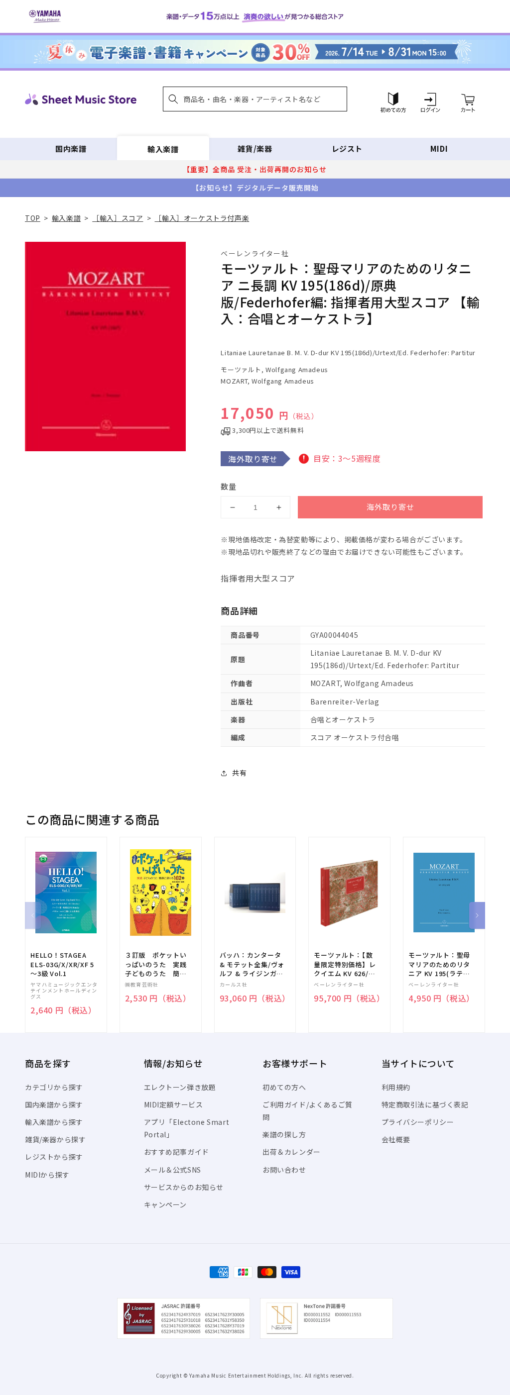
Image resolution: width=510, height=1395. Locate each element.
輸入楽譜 (162, 148)
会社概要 (396, 1139)
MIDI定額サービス (173, 1104)
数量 (229, 486)
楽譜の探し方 (284, 1134)
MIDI (439, 148)
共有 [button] (239, 773)
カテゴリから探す (54, 1087)
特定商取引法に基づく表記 (425, 1104)
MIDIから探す (47, 1175)
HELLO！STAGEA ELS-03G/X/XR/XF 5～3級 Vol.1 (62, 964)
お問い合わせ (284, 1170)
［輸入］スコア (117, 218)
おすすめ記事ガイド (176, 1152)
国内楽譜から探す (54, 1104)
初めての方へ (284, 1087)
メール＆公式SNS (172, 1170)
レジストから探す (54, 1157)
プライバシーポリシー (418, 1122)
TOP (32, 218)
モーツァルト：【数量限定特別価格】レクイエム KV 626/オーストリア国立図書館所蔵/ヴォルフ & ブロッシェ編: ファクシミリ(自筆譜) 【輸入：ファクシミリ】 (345, 964)
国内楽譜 (70, 148)
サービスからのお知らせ (184, 1187)
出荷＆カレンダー (291, 1152)
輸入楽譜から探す (54, 1122)
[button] (255, 99)
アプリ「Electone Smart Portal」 (187, 1128)
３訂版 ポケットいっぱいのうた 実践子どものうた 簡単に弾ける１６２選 (156, 964)
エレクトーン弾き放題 (180, 1087)
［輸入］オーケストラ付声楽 (201, 218)
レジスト (347, 148)
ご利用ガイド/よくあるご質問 (307, 1110)
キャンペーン (165, 1204)
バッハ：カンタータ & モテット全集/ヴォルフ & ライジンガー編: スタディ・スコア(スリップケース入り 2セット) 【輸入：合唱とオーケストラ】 (252, 964)
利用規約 (396, 1087)
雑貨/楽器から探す (55, 1139)
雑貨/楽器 (255, 148)
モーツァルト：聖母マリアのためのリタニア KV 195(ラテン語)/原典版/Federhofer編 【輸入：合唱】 (439, 964)
